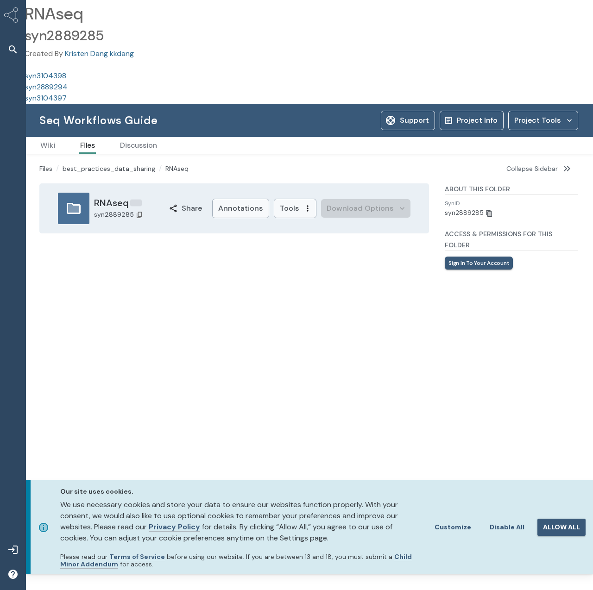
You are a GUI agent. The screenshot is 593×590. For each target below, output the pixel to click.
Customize (453, 527)
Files (45, 168)
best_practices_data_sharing (109, 168)
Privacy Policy (174, 527)
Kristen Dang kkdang (99, 53)
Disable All (507, 527)
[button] (13, 49)
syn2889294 (46, 87)
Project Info (477, 120)
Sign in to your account (478, 307)
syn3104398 (45, 76)
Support (414, 120)
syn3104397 (46, 98)
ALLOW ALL (561, 527)
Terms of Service (137, 556)
